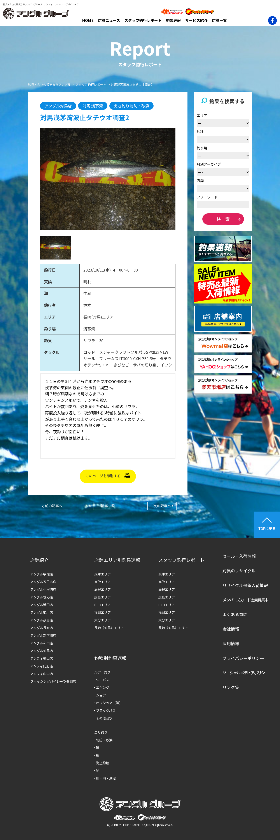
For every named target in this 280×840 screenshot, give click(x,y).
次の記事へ (162, 505)
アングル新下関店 (43, 635)
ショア (101, 695)
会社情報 (230, 629)
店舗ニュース (109, 20)
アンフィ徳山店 (41, 658)
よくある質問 (234, 614)
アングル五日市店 (43, 581)
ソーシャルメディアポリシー (245, 672)
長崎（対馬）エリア (109, 627)
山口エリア (102, 604)
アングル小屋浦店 (43, 589)
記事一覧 (108, 505)
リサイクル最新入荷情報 (245, 585)
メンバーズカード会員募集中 (245, 600)
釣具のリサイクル (239, 570)
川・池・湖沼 (106, 778)
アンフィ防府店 (41, 666)
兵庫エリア (102, 574)
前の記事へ (53, 505)
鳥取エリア (102, 581)
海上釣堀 (102, 763)
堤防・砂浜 (104, 740)
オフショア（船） (109, 702)
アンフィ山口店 (41, 673)
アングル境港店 (41, 597)
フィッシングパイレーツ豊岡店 (53, 681)
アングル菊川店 (41, 612)
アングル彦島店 (41, 620)
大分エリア (102, 620)
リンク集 (230, 687)
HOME (88, 20)
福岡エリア (102, 612)
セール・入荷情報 (239, 556)
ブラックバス (106, 710)
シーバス (102, 679)
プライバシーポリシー (243, 658)
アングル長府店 (41, 627)
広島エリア (102, 597)
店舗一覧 (219, 20)
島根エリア (102, 589)
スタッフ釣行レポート (143, 20)
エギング (102, 687)
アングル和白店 (41, 643)
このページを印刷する (103, 475)
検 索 (223, 219)
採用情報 (230, 643)
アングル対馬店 (41, 650)
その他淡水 (104, 718)
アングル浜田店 (41, 604)
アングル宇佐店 (41, 574)
